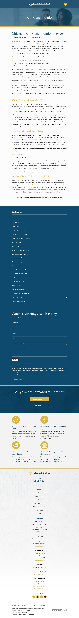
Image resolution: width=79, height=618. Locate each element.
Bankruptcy (39, 500)
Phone (14, 333)
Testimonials (39, 510)
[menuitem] (38, 219)
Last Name (15, 328)
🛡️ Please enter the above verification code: (24, 363)
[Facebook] (37, 597)
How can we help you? (18, 349)
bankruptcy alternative (37, 185)
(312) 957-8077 (46, 197)
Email (14, 338)
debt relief (38, 122)
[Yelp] (41, 597)
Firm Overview (39, 493)
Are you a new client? (18, 343)
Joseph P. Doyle (39, 496)
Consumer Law (39, 503)
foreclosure (62, 85)
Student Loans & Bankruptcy (23, 172)
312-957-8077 (39, 480)
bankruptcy (62, 163)
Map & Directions (39, 532)
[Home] (39, 4)
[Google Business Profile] (45, 597)
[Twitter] (34, 597)
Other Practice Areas (39, 507)
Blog (39, 513)
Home (39, 489)
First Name (15, 322)
